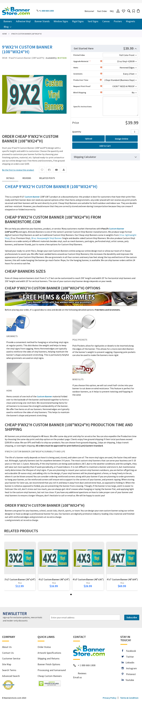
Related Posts (47, 178)
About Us (7, 647)
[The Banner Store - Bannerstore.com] (16, 11)
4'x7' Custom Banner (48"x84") (122, 579)
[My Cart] (138, 11)
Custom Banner (116, 228)
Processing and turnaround (52, 670)
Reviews (26, 178)
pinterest (129, 674)
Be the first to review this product (18, 170)
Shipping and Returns (48, 658)
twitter (129, 656)
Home (4, 34)
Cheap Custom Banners (50, 676)
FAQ (112, 11)
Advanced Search (11, 676)
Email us (77, 677)
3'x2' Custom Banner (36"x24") (19, 579)
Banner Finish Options (49, 664)
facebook (129, 650)
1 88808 (47, 10)
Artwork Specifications (49, 652)
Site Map (6, 664)
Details (10, 178)
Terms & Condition (129, 697)
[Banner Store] (89, 655)
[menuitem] (7, 21)
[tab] (105, 48)
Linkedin (129, 662)
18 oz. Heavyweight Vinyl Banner (46, 238)
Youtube (129, 680)
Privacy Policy (109, 697)
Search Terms (9, 670)
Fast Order (102, 11)
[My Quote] (133, 11)
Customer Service (11, 658)
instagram (130, 668)
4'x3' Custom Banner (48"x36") (88, 579)
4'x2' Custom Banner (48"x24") (54, 579)
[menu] (71, 24)
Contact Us (8, 652)
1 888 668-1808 (87, 665)
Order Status (44, 647)
